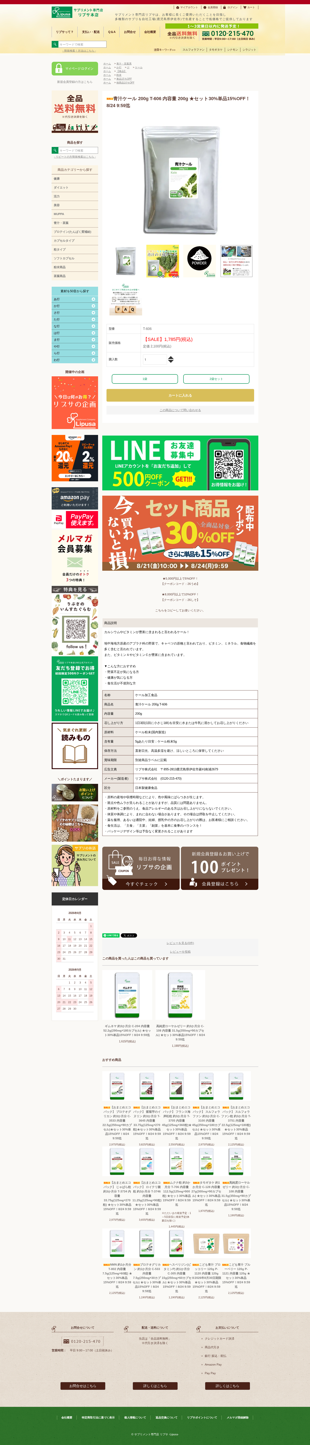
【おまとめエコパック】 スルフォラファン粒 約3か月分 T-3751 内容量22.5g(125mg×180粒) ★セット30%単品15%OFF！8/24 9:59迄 (236, 1123)
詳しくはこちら (155, 1386)
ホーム (107, 63)
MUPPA (59, 214)
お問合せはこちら (82, 1386)
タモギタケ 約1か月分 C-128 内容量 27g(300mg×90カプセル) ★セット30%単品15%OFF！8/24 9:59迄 (206, 1193)
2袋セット (216, 379)
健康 (57, 178)
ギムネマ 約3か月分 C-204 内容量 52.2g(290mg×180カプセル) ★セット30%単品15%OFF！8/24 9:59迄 (127, 1030)
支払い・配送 (91, 32)
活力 (57, 196)
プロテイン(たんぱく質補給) (72, 231)
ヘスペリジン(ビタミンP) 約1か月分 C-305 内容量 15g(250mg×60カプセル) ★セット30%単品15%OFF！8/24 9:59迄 (176, 1278)
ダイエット (61, 187)
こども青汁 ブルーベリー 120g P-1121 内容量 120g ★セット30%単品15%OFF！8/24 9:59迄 (236, 1275)
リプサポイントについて (202, 1417)
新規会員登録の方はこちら (75, 81)
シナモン (232, 49)
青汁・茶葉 (61, 223)
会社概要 (150, 32)
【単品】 (121, 71)
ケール (139, 67)
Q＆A (112, 32)
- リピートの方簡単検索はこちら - (75, 156)
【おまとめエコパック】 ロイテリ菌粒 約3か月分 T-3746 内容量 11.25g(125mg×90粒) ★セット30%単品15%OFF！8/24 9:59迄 (147, 1198)
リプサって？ (65, 32)
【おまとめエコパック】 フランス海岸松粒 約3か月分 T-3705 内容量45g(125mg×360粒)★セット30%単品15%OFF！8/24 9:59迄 (176, 1123)
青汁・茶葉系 (124, 63)
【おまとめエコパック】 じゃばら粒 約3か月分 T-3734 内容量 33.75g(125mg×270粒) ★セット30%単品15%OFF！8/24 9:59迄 (117, 1198)
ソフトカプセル (64, 258)
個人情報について (135, 1417)
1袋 (145, 379)
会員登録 (213, 7)
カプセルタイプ (64, 240)
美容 (57, 205)
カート (251, 7)
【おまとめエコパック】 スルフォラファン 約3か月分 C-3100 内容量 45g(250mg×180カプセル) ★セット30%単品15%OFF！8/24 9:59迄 (206, 1123)
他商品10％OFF (125, 82)
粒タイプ (60, 249)
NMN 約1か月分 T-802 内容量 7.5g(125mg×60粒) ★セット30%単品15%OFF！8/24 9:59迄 (117, 1275)
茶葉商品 (60, 276)
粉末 (118, 75)
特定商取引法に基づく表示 (98, 1417)
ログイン (233, 7)
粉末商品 (60, 267)
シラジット (249, 49)
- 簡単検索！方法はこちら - (79, 50)
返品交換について (167, 1417)
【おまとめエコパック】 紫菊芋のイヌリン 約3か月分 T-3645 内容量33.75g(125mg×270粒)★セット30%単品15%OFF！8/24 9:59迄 (147, 1123)
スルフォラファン (194, 49)
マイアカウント (189, 7)
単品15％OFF (124, 78)
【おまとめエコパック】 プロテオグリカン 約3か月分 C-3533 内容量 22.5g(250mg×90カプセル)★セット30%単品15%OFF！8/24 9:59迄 (117, 1123)
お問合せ (130, 32)
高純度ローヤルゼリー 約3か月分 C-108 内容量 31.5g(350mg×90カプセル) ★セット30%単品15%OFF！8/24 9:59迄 (180, 1032)
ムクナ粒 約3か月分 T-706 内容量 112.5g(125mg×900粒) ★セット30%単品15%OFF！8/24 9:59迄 (176, 1193)
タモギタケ (216, 49)
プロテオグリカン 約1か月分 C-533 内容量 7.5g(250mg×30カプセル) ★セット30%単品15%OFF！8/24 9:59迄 (147, 1278)
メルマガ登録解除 (238, 1417)
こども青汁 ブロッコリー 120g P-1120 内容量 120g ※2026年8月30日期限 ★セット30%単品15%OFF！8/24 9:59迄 (206, 1278)
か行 (118, 67)
